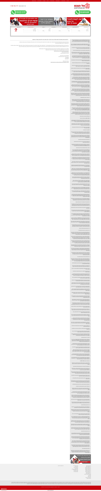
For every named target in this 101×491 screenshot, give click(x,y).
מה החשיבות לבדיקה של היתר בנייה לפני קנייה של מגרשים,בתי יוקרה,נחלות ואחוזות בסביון (81, 142)
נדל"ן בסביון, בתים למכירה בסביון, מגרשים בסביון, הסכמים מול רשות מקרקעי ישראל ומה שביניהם (80, 263)
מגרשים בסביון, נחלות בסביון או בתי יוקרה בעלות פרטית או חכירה (81, 50)
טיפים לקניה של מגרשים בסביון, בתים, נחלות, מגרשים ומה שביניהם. (80, 384)
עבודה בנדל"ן (89, 476)
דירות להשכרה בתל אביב (88, 467)
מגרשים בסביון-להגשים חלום (85, 448)
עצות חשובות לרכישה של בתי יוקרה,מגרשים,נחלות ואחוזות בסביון (81, 366)
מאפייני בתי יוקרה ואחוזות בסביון (85, 337)
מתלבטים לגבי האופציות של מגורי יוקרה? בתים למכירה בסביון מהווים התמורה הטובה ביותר (80, 127)
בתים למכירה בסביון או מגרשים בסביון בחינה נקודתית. (82, 386)
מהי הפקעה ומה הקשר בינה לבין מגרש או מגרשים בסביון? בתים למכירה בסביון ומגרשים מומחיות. (80, 326)
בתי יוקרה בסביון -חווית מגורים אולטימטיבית (83, 230)
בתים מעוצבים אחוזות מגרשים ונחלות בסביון (83, 139)
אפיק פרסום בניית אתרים (50, 490)
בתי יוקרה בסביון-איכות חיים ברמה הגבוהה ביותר (83, 256)
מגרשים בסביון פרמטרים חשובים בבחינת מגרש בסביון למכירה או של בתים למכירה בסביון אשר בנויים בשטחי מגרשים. (80, 331)
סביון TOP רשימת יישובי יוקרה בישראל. (84, 116)
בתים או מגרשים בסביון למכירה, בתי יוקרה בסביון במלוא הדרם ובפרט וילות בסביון (80, 63)
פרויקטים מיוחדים (76, 467)
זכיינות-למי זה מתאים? (88, 477)
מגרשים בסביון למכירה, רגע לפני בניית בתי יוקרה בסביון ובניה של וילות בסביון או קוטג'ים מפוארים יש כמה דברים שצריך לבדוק (80, 66)
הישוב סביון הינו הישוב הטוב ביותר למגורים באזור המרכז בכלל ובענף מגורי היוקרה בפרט (80, 208)
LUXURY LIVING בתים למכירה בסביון (84, 118)
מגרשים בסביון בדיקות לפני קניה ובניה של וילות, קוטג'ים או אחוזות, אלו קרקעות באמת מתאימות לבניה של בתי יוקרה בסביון (80, 48)
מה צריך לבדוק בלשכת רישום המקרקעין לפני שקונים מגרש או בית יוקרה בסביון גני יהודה (80, 268)
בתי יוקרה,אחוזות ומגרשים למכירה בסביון (84, 228)
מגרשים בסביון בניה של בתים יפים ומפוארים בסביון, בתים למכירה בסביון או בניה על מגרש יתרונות (80, 306)
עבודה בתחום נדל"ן (75, 465)
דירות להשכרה (89, 471)
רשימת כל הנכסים (89, 478)
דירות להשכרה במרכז (88, 466)
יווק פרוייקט (76, 468)
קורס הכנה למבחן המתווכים (87, 474)
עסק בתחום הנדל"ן (76, 471)
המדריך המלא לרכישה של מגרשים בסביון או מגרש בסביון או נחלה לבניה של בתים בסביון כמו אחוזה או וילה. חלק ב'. (80, 375)
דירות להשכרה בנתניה (88, 473)
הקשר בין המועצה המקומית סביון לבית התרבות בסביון (82, 147)
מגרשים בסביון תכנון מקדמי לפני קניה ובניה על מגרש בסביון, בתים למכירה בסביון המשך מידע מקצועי (81, 312)
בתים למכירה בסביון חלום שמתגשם (85, 97)
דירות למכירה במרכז (88, 465)
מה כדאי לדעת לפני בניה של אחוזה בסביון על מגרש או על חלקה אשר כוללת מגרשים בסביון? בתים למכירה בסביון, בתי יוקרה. (80, 347)
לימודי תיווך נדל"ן (76, 470)
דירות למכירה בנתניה (88, 472)
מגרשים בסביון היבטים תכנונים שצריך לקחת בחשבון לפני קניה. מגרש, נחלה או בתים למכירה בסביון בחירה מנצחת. (80, 414)
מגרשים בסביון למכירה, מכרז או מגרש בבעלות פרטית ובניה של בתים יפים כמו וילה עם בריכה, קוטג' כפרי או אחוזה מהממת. (80, 399)
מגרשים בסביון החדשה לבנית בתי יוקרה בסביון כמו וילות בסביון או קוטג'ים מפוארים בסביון (80, 68)
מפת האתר (50, 488)
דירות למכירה (89, 470)
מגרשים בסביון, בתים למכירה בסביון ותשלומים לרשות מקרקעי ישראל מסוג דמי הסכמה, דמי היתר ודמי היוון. (80, 277)
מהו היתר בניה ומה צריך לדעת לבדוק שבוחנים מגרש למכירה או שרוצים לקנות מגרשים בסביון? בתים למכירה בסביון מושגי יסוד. (80, 280)
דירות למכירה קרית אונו (60, 465)
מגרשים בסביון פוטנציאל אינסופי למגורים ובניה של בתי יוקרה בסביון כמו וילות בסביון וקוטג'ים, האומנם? (80, 60)
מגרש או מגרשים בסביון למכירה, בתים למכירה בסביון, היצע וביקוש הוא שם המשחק (80, 328)
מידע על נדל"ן (76, 466)
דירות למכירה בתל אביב (88, 468)
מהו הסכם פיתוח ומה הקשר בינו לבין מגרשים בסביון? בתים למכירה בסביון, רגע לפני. (81, 271)
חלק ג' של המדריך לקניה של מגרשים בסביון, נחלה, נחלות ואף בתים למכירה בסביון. (81, 378)
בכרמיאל (86, 470)
